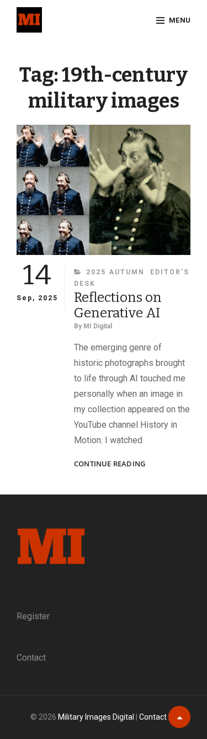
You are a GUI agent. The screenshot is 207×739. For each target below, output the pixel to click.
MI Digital (97, 326)
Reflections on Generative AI (118, 305)
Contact (31, 657)
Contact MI (158, 717)
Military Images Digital (96, 717)
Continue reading (109, 464)
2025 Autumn (115, 272)
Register (33, 616)
